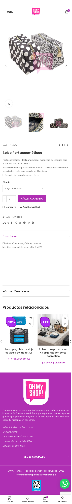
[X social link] (29, 3)
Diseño (6, 182)
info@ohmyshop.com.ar (21, 427)
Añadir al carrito (32, 198)
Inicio (5, 145)
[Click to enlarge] (9, 103)
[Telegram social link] (46, 3)
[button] (6, 65)
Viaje (14, 145)
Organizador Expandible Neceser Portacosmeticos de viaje (16, 260)
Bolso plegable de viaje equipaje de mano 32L (19, 351)
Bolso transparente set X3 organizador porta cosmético (53, 353)
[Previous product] (59, 145)
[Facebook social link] (25, 3)
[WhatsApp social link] (42, 3)
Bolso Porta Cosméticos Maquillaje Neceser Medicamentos (15, 272)
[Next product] (67, 145)
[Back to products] (63, 145)
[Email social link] (34, 3)
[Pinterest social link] (38, 3)
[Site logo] (36, 11)
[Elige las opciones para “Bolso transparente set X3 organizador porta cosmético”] (65, 324)
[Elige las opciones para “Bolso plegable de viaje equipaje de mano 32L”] (30, 324)
